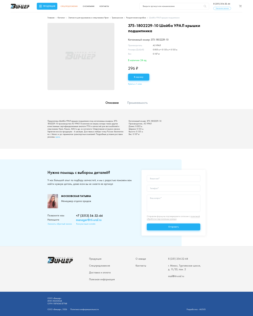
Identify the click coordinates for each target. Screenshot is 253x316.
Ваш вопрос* (156, 198)
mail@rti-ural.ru (176, 276)
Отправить (173, 226)
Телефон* (154, 188)
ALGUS (202, 309)
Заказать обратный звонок (59, 223)
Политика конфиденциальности (84, 309)
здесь (57, 136)
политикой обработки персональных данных (173, 217)
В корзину (138, 77)
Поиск (205, 6)
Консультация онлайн (85, 223)
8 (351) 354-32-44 (221, 4)
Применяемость (137, 103)
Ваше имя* (155, 178)
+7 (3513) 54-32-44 (89, 216)
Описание (112, 103)
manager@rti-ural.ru (89, 220)
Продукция (49, 6)
